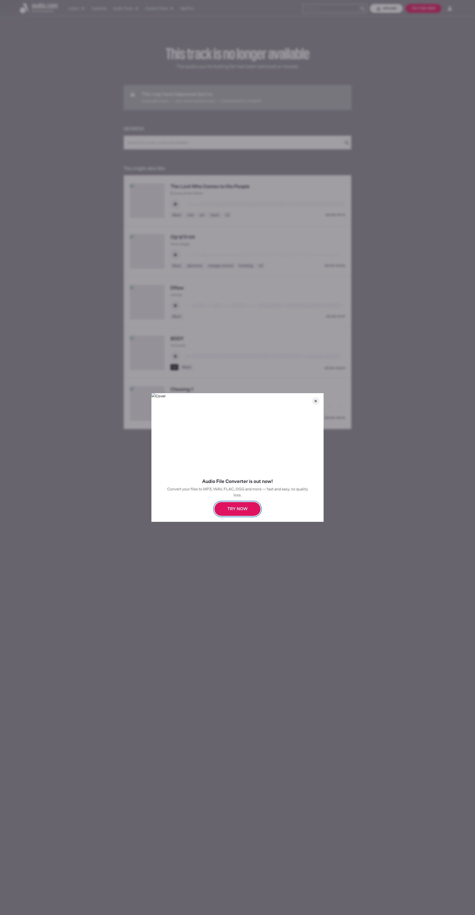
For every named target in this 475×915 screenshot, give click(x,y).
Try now (237, 508)
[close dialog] (316, 401)
